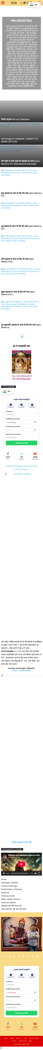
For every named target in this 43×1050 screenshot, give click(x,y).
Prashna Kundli (8, 896)
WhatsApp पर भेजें (21, 443)
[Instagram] (10, 957)
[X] (33, 957)
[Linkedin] (15, 957)
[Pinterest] (28, 957)
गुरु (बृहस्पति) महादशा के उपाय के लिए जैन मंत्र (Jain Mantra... (21, 326)
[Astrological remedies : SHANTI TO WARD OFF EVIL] (21, 135)
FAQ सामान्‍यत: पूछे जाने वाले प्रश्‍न (13, 909)
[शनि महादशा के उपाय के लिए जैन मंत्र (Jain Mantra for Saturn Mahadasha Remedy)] (21, 246)
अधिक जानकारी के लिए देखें (21, 842)
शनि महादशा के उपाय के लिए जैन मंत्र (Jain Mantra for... (17, 260)
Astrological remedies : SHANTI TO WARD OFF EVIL (19, 140)
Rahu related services (10, 899)
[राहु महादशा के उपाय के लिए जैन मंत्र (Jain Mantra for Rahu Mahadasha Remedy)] (21, 213)
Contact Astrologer (9, 886)
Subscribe (35, 453)
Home (2, 9)
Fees (25, 1038)
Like (8, 453)
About (12, 1038)
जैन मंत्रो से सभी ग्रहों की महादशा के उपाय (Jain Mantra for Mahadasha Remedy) (20, 162)
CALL (14, 670)
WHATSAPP (25, 670)
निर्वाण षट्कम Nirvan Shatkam (15, 119)
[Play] (4, 873)
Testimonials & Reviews (11, 889)
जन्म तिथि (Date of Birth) (13, 419)
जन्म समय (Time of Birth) (13, 427)
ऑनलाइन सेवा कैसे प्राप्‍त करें (11, 906)
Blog (30, 1041)
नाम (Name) (9, 411)
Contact (14, 1041)
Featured (5, 892)
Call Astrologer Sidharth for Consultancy (21, 467)
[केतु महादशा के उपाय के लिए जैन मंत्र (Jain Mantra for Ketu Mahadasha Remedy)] (21, 180)
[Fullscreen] (39, 873)
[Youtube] (38, 957)
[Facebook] (5, 957)
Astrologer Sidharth (9, 883)
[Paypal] (24, 957)
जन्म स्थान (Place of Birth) (13, 434)
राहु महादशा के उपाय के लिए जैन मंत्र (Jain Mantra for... (21, 227)
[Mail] (19, 957)
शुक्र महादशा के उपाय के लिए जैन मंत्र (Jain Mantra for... (18, 293)
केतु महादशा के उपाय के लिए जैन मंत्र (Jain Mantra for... (21, 194)
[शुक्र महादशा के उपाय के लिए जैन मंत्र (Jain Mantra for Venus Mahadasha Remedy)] (21, 279)
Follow (21, 453)
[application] (21, 864)
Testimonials (22, 1041)
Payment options (8, 902)
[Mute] (35, 873)
